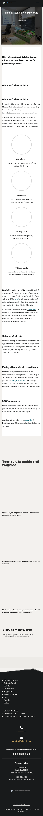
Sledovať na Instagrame (21, 644)
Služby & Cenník (10, 683)
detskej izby (29, 420)
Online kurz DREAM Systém (14, 714)
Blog (5, 697)
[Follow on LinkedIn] (27, 754)
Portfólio (7, 686)
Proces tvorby (9, 689)
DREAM (11, 680)
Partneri (6, 703)
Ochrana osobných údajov (21, 805)
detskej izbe (31, 310)
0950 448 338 (21, 731)
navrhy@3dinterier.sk (21, 741)
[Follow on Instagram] (21, 754)
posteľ (17, 299)
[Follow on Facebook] (15, 754)
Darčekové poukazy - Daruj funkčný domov (19, 716)
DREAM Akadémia (11, 711)
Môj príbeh (8, 691)
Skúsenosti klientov (11, 694)
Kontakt (7, 700)
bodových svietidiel (18, 380)
